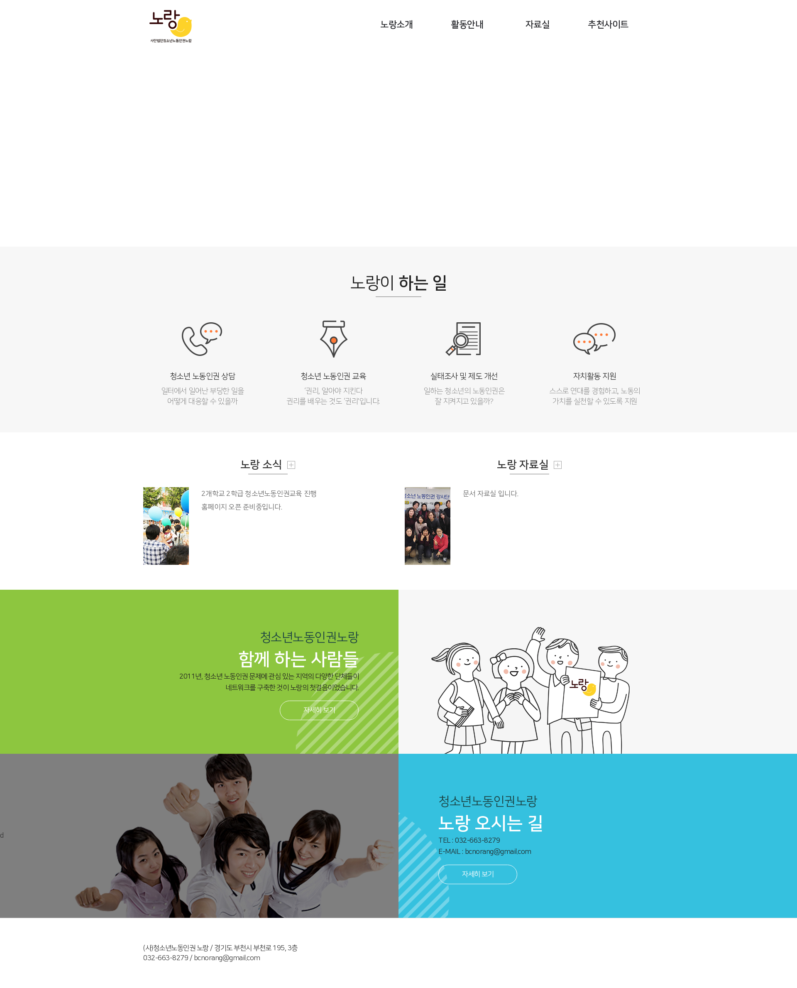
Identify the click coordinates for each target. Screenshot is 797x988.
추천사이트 (608, 25)
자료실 (538, 25)
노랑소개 (396, 25)
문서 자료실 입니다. (490, 494)
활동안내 (467, 25)
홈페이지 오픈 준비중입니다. (241, 507)
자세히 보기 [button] (319, 710)
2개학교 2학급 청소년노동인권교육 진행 (258, 494)
